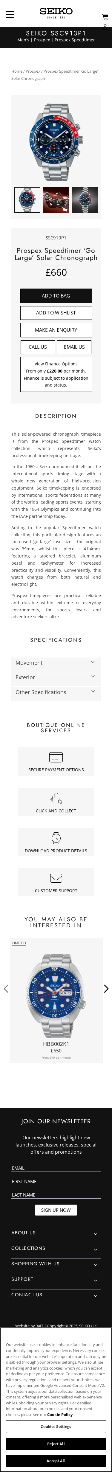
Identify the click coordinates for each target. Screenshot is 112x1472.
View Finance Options (56, 364)
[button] (56, 313)
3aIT (39, 1325)
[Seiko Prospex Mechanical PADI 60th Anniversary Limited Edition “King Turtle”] (56, 996)
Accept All (56, 1460)
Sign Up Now (56, 1210)
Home (16, 71)
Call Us (38, 347)
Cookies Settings (56, 1426)
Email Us (74, 347)
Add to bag (56, 295)
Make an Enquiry (56, 330)
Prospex (33, 71)
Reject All (56, 1443)
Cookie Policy (60, 1414)
